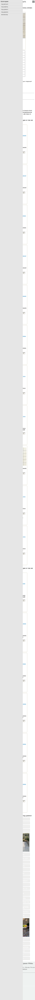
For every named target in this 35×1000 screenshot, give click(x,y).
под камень (4, 6)
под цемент (4, 9)
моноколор (4, 14)
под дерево (4, 12)
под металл (4, 4)
